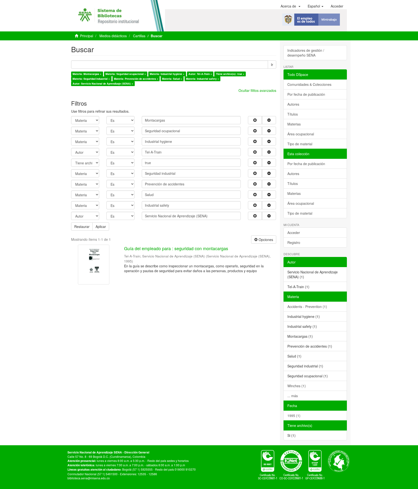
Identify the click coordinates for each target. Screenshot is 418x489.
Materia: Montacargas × (87, 74)
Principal (86, 35)
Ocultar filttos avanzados (257, 90)
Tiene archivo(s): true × (230, 74)
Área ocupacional (300, 133)
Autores (293, 104)
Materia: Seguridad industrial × (91, 78)
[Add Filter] (255, 120)
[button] (290, 6)
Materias (294, 124)
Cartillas (139, 35)
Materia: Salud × (172, 78)
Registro (293, 242)
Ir (272, 64)
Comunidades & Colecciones (309, 84)
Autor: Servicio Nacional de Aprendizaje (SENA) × (103, 83)
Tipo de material (299, 143)
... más (292, 395)
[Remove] (269, 120)
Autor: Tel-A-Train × (200, 74)
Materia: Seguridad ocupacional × (125, 74)
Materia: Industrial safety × (202, 78)
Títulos (292, 114)
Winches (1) (296, 385)
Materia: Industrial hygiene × (167, 74)
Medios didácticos (113, 35)
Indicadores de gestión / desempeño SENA (305, 53)
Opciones (265, 239)
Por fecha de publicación (306, 94)
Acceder (293, 232)
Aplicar (101, 226)
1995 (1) (293, 415)
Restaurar (82, 226)
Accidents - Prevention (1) (307, 306)
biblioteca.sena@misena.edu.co (88, 478)
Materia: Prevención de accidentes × (136, 78)
